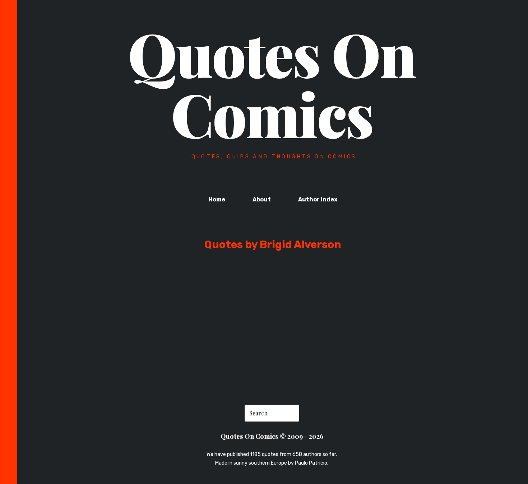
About (262, 199)
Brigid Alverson (115, 345)
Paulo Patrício (311, 463)
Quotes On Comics (272, 83)
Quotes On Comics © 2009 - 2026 (272, 436)
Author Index (317, 199)
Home (216, 199)
